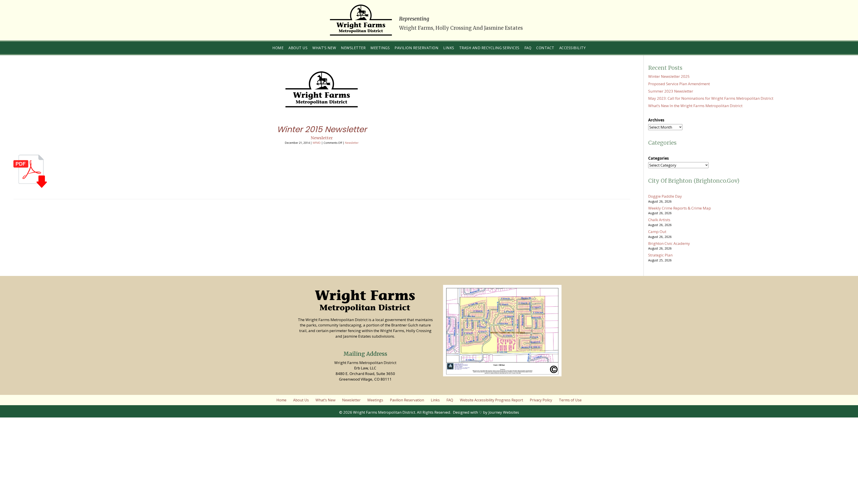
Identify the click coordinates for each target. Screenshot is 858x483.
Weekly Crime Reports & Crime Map (679, 208)
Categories (658, 158)
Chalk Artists (659, 219)
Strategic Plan (660, 255)
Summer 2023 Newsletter (670, 91)
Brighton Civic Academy (669, 243)
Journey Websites (503, 412)
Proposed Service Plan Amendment (679, 83)
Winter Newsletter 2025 (669, 76)
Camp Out (657, 231)
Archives (656, 120)
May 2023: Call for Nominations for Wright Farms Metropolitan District (710, 98)
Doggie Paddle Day (665, 196)
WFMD (317, 143)
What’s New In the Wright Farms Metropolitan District (695, 105)
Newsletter (322, 137)
